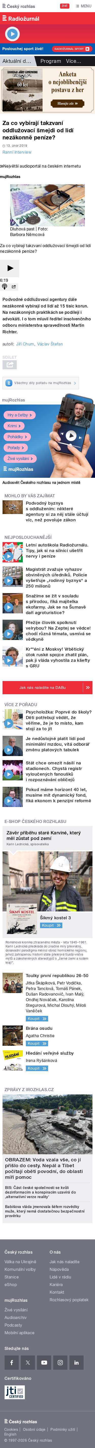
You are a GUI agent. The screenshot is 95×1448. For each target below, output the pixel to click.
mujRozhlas (13, 400)
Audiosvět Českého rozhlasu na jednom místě (41, 483)
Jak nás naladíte (65, 1261)
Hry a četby (18, 415)
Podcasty (13, 1325)
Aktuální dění (18, 61)
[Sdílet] (13, 287)
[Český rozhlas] (19, 6)
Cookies (11, 1429)
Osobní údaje (34, 1429)
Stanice (12, 1277)
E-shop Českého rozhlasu (35, 821)
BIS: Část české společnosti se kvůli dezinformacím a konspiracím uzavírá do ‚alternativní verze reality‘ (40, 1192)
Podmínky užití (62, 1429)
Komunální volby (20, 1269)
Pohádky (15, 436)
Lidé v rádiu (60, 1277)
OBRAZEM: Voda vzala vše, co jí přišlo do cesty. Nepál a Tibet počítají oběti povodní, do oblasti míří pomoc (44, 1168)
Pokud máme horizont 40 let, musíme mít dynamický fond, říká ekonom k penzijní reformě (58, 795)
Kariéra (56, 1284)
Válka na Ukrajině (20, 1261)
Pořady (14, 447)
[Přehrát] (9, 268)
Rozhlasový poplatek (69, 1299)
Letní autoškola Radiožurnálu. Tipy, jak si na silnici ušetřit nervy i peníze (57, 550)
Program (51, 61)
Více (73, 61)
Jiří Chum (25, 344)
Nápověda (59, 1269)
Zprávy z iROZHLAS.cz (29, 1089)
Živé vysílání (18, 458)
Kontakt (57, 1292)
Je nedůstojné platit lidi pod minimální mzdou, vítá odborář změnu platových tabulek (58, 744)
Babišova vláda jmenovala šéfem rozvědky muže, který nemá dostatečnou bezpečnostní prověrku (45, 1211)
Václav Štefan (50, 344)
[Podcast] (4, 287)
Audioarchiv (16, 1317)
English (10, 1434)
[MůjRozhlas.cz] (10, 177)
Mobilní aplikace (20, 1332)
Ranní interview (17, 152)
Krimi (12, 426)
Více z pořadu (21, 704)
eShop (11, 1284)
